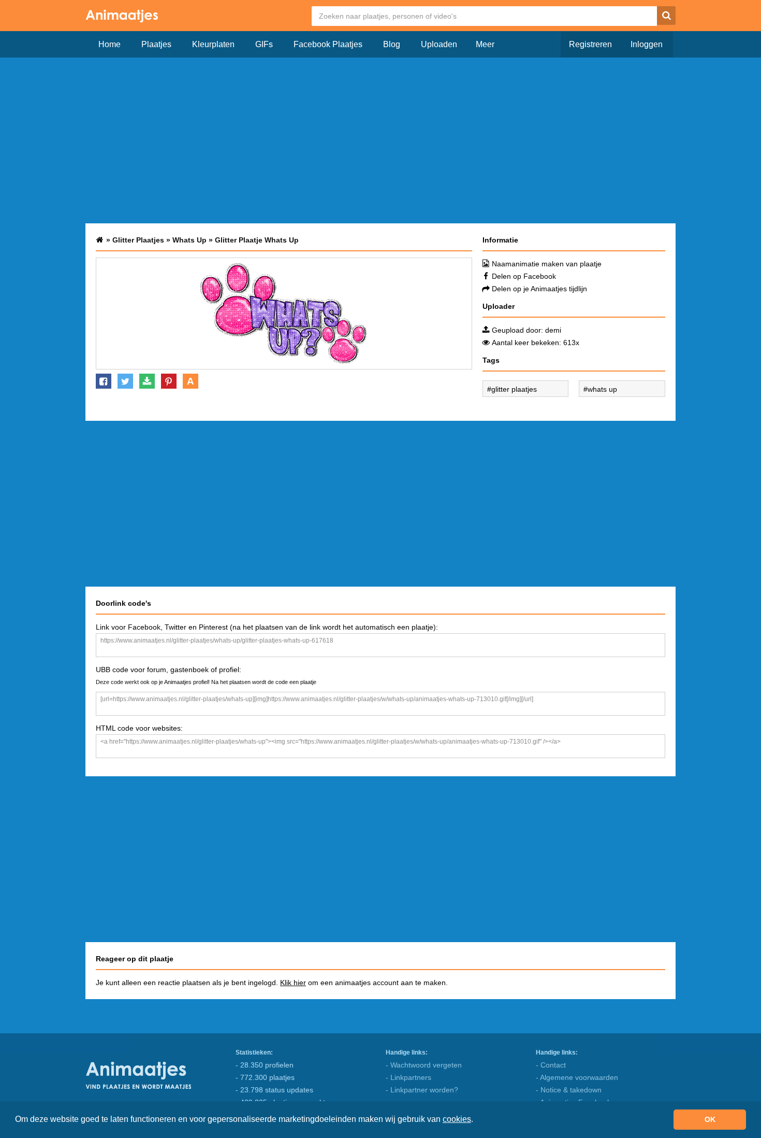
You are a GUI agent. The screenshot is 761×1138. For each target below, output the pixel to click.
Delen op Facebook (524, 276)
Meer (485, 44)
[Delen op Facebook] (103, 381)
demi (553, 330)
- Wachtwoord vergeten (424, 1065)
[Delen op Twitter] (125, 381)
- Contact (551, 1065)
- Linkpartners (408, 1077)
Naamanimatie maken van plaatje (547, 264)
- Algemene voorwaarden (577, 1077)
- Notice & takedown (569, 1090)
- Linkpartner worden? (422, 1090)
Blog (391, 44)
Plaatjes (156, 44)
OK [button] (710, 1119)
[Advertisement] (380, 140)
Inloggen (647, 44)
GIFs (264, 44)
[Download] (147, 381)
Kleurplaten (213, 44)
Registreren (590, 44)
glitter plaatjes (514, 389)
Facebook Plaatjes (328, 44)
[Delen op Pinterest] (169, 381)
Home (109, 44)
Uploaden (439, 44)
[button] (476, 1120)
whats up (602, 389)
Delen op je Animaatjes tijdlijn (539, 288)
